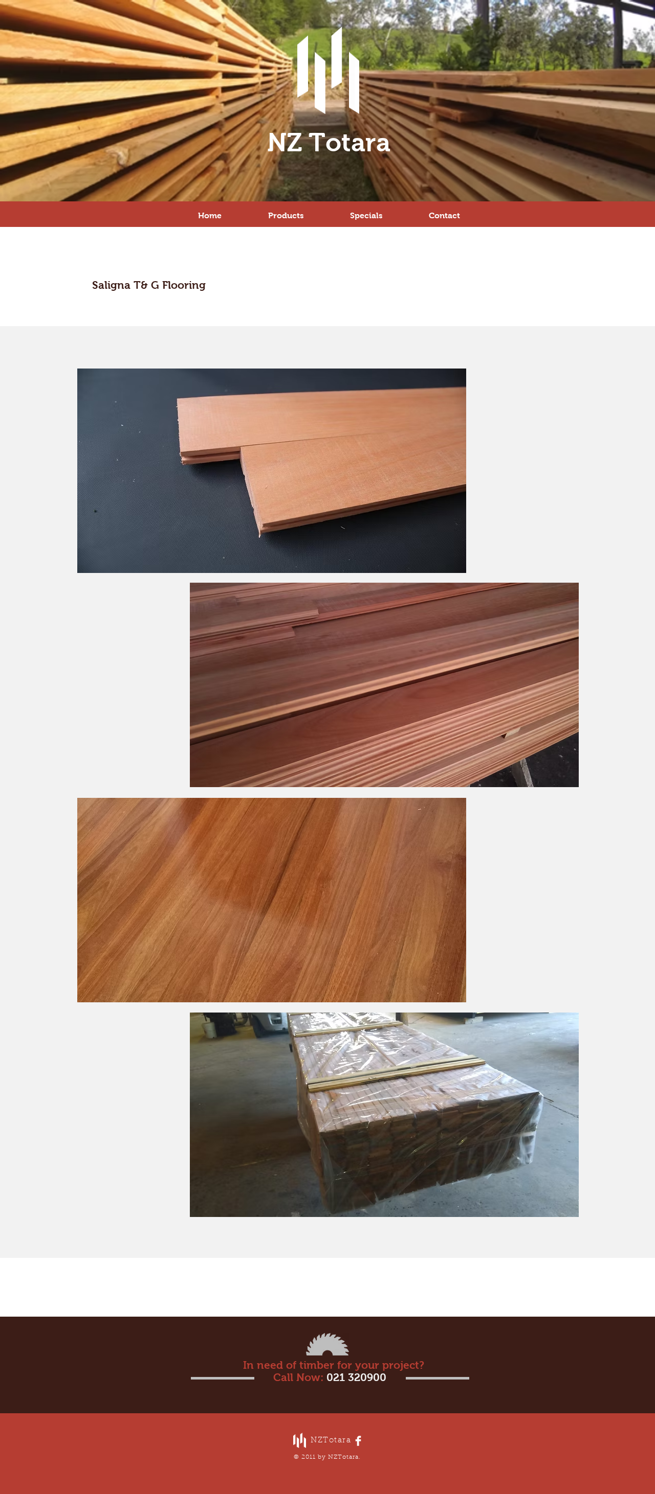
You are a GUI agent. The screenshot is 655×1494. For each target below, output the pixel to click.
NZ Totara (328, 142)
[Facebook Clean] (358, 1441)
